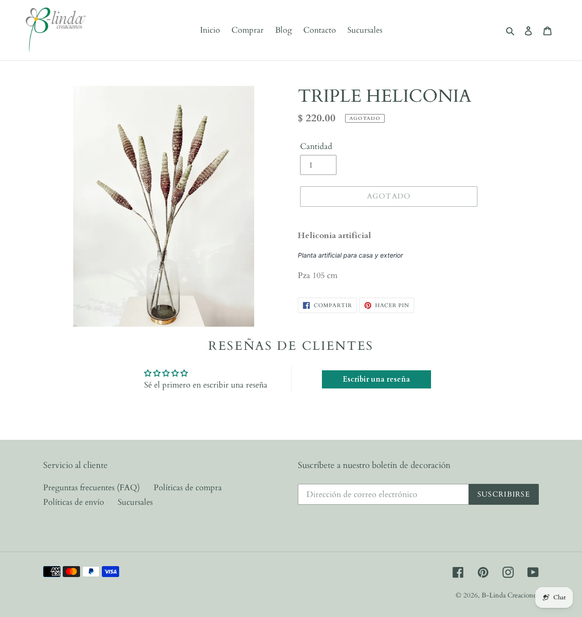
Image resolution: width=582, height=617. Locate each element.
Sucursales (135, 502)
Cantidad (316, 146)
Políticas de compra (188, 487)
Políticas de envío (73, 502)
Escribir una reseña (376, 379)
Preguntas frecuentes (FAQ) (91, 487)
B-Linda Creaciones (510, 595)
